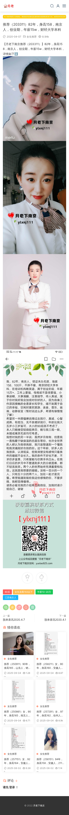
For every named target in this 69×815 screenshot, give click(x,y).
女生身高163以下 (24, 591)
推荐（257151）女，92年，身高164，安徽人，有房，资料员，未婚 (17, 761)
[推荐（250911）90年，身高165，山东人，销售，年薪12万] (18, 643)
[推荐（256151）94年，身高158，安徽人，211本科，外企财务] (50, 738)
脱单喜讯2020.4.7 (14, 619)
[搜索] (52, 6)
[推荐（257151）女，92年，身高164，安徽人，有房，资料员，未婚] (18, 738)
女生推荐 (32, 36)
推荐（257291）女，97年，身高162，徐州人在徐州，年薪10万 (50, 713)
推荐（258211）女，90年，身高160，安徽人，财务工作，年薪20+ (50, 666)
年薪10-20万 (44, 591)
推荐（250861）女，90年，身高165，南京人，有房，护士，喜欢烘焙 (17, 713)
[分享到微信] (6, 607)
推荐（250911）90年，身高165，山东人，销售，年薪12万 (17, 666)
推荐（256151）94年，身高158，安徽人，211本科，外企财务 (51, 761)
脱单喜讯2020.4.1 (55, 619)
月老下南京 (8, 6)
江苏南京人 (10, 597)
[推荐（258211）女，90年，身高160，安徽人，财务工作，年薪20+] (50, 643)
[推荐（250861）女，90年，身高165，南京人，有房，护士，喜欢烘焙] (18, 691)
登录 (12, 787)
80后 (7, 591)
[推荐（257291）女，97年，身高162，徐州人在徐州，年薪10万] (50, 691)
